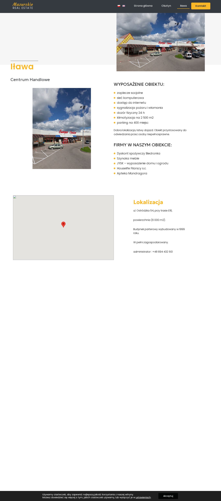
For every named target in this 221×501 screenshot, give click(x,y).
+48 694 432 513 (162, 252)
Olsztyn (166, 6)
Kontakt (200, 6)
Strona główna (143, 6)
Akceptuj (168, 496)
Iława (183, 6)
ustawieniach (143, 497)
